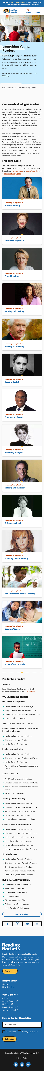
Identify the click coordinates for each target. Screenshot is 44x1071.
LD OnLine (7, 1004)
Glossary (5, 984)
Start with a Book (10, 1010)
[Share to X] (17, 923)
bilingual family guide (12, 174)
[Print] (37, 923)
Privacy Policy (22, 1058)
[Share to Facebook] (7, 923)
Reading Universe (10, 1007)
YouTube (28, 1064)
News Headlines (8, 987)
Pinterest (22, 1064)
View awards (30, 691)
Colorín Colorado (10, 1001)
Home (4, 88)
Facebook (15, 1064)
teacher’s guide (31, 171)
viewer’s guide (17, 171)
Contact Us (10, 971)
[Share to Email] (27, 923)
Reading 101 (12, 88)
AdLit (5, 998)
